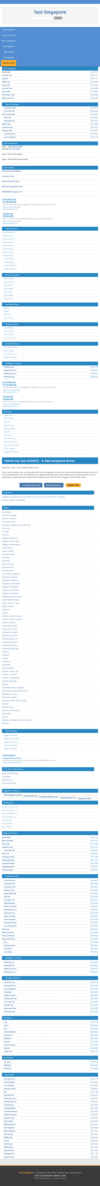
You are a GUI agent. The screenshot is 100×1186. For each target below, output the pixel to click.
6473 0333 (94, 1111)
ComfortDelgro (9, 1108)
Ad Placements (7, 780)
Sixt (5, 942)
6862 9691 (94, 1134)
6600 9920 (94, 111)
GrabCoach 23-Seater (10, 632)
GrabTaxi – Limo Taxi (9, 674)
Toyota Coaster (8, 298)
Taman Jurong (7, 870)
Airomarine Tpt (9, 1089)
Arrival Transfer (9, 334)
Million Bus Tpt (9, 1124)
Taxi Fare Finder (9, 418)
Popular (7, 1048)
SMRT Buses (8, 1147)
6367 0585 (94, 1131)
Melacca (5, 717)
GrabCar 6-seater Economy (12, 616)
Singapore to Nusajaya (10, 593)
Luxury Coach (8, 318)
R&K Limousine (8, 932)
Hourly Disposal (9, 350)
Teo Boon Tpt (9, 1150)
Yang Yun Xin (9, 1157)
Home (37, 1175)
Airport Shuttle (8, 328)
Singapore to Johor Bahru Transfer (14, 700)
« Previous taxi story (31, 485)
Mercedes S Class (9, 282)
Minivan (6, 308)
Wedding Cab (9, 377)
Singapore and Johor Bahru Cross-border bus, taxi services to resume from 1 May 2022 (33, 497)
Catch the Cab (8, 435)
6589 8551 (94, 117)
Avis (5, 1022)
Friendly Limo (9, 900)
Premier (7, 1042)
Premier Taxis (7, 88)
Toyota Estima (8, 292)
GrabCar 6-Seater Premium (12, 619)
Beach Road (6, 837)
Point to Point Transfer (11, 347)
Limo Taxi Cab (9, 111)
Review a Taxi (9, 62)
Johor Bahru (6, 713)
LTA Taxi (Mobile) (9, 448)
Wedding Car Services (13, 363)
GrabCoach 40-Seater (10, 635)
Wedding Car (9, 367)
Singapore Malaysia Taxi (48, 797)
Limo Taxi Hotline (12, 104)
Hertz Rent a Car (10, 910)
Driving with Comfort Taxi (10, 807)
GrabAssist (6, 609)
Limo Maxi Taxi (9, 134)
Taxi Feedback (8, 168)
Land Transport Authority (11, 445)
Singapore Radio (8, 863)
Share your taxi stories (10, 181)
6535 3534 (94, 108)
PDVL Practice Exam (9, 783)
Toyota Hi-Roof (8, 295)
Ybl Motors (8, 949)
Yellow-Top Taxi (8, 98)
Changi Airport (7, 548)
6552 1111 (94, 75)
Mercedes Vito (8, 285)
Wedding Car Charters (10, 694)
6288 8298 (94, 1128)
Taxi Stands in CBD (8, 522)
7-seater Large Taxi (8, 252)
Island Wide (8, 1121)
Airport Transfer (8, 551)
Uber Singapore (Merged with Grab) (15, 691)
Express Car (8, 1035)
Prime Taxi (6, 91)
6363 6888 (94, 88)
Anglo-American (10, 893)
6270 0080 (94, 1085)
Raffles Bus (8, 1137)
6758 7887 (94, 1150)
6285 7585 (94, 1157)
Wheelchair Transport (10, 577)
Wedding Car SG (10, 370)
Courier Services (8, 564)
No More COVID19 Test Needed (13, 500)
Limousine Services (12, 344)
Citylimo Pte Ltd (10, 998)
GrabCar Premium (8, 622)
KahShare (7, 1038)
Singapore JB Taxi (84, 799)
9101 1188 (94, 1092)
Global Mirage (9, 903)
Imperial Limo (9, 913)
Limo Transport (10, 137)
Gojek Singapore (8, 606)
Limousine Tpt (9, 1011)
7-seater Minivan (9, 259)
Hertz (6, 1025)
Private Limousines (12, 275)
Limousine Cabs (11, 229)
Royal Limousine (8, 939)
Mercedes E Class (9, 278)
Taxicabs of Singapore (10, 442)
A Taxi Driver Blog (9, 438)
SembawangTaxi (8, 860)
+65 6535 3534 (15, 207)
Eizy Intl (7, 897)
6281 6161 (94, 1079)
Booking (57, 1175)
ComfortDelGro (10, 1032)
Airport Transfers (11, 324)
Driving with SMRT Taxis (9, 813)
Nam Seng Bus (9, 1131)
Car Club (7, 1062)
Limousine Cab (9, 108)
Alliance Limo (9, 890)
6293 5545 (94, 98)
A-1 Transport (9, 1085)
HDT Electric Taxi (8, 95)
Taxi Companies (9, 40)
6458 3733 (94, 1098)
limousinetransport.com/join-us (12, 762)
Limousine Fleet (10, 923)
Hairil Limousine (10, 906)
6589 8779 (94, 121)
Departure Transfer (9, 338)
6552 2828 (94, 127)
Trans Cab (6, 85)
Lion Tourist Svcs (10, 926)
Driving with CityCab (8, 810)
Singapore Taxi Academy (11, 451)
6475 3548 (94, 1095)
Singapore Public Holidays (11, 544)
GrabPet (5, 658)
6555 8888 (94, 82)
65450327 (94, 1089)
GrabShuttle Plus (8, 668)
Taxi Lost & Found (10, 143)
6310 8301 (94, 1102)
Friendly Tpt (8, 1005)
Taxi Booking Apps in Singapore (13, 687)
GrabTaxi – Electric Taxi (10, 671)
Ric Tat (6, 1141)
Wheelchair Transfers (9, 697)
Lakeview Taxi (7, 847)
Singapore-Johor (8, 867)
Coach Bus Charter (12, 304)
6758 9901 (94, 1118)
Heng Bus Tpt (9, 1118)
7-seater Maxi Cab (7, 245)
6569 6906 (94, 1121)
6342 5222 (94, 72)
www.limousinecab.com (10, 209)
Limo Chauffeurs (7, 820)
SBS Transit (8, 1144)
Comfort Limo (7, 127)
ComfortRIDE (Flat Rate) (10, 600)
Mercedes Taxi (9, 121)
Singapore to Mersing (10, 748)
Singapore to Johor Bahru (11, 583)
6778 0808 (94, 91)
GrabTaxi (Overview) (9, 681)
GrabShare (6, 661)
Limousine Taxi (8, 35)
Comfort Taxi (7, 75)
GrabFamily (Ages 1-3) (10, 639)
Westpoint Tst (9, 1154)
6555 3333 (94, 85)
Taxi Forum (9, 51)
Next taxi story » (53, 485)
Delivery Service (8, 567)
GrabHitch (5, 655)
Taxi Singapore (50, 12)
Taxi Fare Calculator (9, 518)
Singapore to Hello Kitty (10, 590)
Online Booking (11, 731)
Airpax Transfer (10, 995)
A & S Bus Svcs (9, 1079)
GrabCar (5, 613)
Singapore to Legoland (10, 587)
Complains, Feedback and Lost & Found (16, 525)
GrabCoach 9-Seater (9, 626)
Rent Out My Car (8, 707)
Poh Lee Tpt (8, 1134)
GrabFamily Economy (9, 645)
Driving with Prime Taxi (9, 817)
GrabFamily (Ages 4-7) (10, 642)
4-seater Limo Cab (7, 235)
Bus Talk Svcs (9, 1095)
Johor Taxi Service (30, 796)
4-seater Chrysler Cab (8, 239)
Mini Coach (7, 314)
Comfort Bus (9, 1105)
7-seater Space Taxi (8, 255)
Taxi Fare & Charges (9, 515)
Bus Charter (9, 1075)
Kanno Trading (9, 916)
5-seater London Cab (8, 242)
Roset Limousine (8, 936)
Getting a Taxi (8, 415)
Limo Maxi (8, 952)
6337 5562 (94, 1082)
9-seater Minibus (9, 262)
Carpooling (6, 561)
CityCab (5, 78)
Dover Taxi (6, 844)
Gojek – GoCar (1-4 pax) (10, 603)
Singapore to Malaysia (10, 580)
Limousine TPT (9, 884)
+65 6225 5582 (14, 149)
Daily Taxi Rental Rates (10, 773)
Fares (63, 1175)
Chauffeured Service (12, 978)
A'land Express (9, 1082)
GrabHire (5, 652)
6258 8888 (94, 95)
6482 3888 (94, 1147)
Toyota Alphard (8, 288)
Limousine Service (8, 554)
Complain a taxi (8, 176)
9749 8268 (94, 1115)
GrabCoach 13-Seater (10, 629)
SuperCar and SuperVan (10, 710)
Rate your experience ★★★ (12, 186)
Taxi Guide (7, 432)
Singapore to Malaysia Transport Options (17, 720)
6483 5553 (94, 1137)
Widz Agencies (9, 945)
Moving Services (8, 570)
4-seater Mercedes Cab (8, 232)
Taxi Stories (9, 57)
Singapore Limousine (10, 357)
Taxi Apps (5, 531)
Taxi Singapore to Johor (13, 795)
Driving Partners (7, 827)
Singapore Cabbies (9, 428)
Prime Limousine (8, 114)
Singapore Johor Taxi (68, 798)
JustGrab (5, 684)
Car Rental (6, 557)
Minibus (6, 311)
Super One (8, 1051)
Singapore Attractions (10, 538)
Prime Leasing (9, 1045)
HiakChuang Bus (10, 1115)
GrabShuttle (6, 665)
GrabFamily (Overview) (10, 648)
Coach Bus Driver (7, 823)
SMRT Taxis (6, 82)
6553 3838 (94, 1105)
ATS (5, 1092)
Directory (5, 535)
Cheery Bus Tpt (9, 1098)
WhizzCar (7, 1068)
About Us (5, 704)
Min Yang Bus (9, 1128)
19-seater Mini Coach (10, 269)
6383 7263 (94, 1144)
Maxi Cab (7, 117)
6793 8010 (94, 1141)
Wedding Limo (9, 373)
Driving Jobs (8, 46)
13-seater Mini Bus (9, 265)
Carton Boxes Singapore (11, 574)
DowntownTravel (10, 1111)
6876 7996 (94, 134)
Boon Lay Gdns (7, 841)
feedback (12, 192)
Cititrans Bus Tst (10, 1102)
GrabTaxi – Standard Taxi (11, 678)
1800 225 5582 (17, 147)
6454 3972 (94, 1124)
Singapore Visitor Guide (10, 541)
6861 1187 (94, 1154)
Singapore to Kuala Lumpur (12, 596)
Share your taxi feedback (11, 171)
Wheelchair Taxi (9, 425)
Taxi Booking (6, 512)
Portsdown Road (8, 857)
